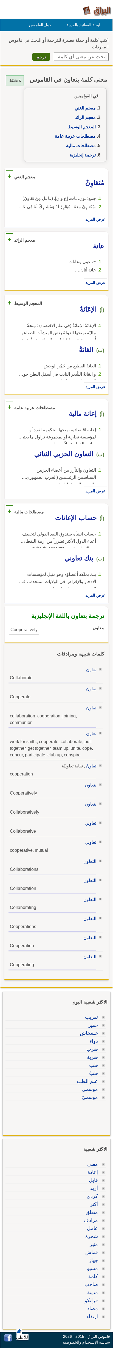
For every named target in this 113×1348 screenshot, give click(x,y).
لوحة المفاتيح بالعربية (83, 25)
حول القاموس (40, 25)
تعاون (91, 669)
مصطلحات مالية (81, 145)
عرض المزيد (95, 219)
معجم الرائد (85, 117)
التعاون (89, 861)
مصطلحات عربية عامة (75, 136)
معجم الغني (85, 108)
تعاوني (90, 823)
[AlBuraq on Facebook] (8, 1340)
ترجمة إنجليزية (83, 155)
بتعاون (90, 785)
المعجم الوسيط (82, 126)
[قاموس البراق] (97, 11)
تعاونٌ (91, 766)
